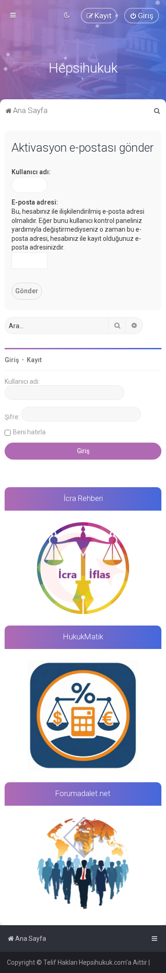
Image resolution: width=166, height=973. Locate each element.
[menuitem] (141, 15)
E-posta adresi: (35, 202)
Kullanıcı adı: (31, 172)
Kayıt (34, 360)
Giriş (12, 360)
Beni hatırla (29, 432)
